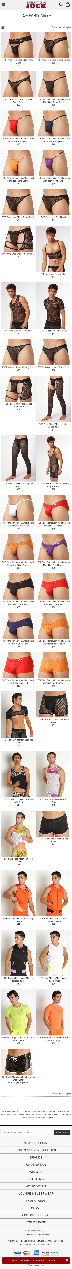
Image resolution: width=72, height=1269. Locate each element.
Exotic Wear (36, 1200)
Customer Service (36, 1215)
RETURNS (25, 1240)
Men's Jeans (63, 1111)
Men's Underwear (10, 1111)
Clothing (36, 1179)
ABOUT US (13, 1240)
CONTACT (58, 1240)
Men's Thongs (49, 1111)
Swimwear (36, 1171)
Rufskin (50, 1117)
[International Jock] (36, 2)
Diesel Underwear (62, 1114)
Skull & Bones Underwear (41, 1114)
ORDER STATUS (44, 1244)
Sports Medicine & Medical (36, 1150)
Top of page (36, 1222)
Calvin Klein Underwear (31, 1111)
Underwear (36, 1164)
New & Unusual (36, 1143)
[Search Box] (61, 5)
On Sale (36, 1207)
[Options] (3, 26)
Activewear (36, 1186)
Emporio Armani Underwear (32, 1117)
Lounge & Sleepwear (36, 1193)
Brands (36, 1157)
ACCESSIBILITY (27, 1244)
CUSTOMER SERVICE (41, 1240)
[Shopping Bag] (68, 4)
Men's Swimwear (9, 1114)
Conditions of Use (36, 1265)
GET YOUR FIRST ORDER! (40, 1260)
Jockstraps (23, 1114)
